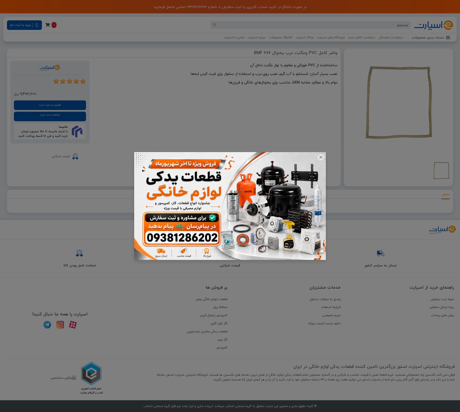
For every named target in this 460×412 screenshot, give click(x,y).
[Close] (320, 157)
